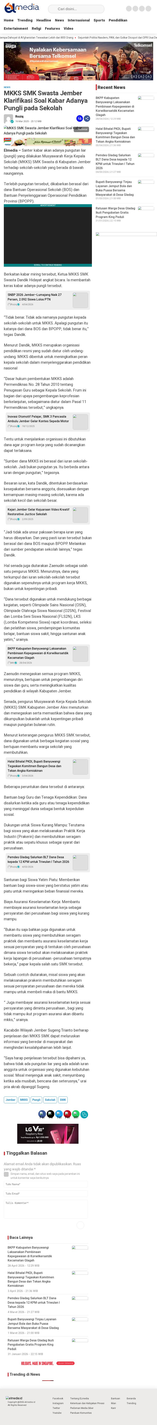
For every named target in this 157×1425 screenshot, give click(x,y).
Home (9, 20)
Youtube (57, 1413)
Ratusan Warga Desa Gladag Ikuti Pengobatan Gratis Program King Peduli (115, 212)
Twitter (56, 1408)
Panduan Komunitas (81, 1413)
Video (68, 28)
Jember (11, 1100)
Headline (43, 20)
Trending (25, 20)
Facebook (58, 1398)
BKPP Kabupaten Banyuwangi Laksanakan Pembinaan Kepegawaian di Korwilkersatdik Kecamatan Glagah (38, 653)
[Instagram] (142, 9)
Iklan (113, 1403)
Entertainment (16, 28)
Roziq (19, 116)
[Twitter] (135, 9)
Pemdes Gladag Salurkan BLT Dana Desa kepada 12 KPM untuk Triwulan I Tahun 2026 (38, 859)
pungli (36, 1100)
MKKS (24, 1100)
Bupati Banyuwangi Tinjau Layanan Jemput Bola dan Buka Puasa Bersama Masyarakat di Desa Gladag (115, 188)
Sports (99, 20)
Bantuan (115, 1398)
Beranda (131, 1398)
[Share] (87, 118)
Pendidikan (118, 20)
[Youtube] (148, 9)
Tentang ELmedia (79, 1398)
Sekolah (50, 1100)
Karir (113, 1408)
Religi (36, 28)
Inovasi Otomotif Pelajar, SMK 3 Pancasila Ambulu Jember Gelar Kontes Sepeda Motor (38, 419)
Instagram (58, 1403)
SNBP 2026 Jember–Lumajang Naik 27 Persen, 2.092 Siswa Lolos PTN (34, 297)
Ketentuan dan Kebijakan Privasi (87, 1403)
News (59, 20)
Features (52, 28)
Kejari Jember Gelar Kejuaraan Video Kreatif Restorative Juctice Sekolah (39, 512)
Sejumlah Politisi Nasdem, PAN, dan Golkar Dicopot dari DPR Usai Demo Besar (106, 38)
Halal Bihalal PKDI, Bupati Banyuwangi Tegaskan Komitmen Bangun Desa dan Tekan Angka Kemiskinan (34, 766)
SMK (63, 1100)
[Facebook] (129, 9)
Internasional (79, 20)
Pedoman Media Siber (81, 1408)
